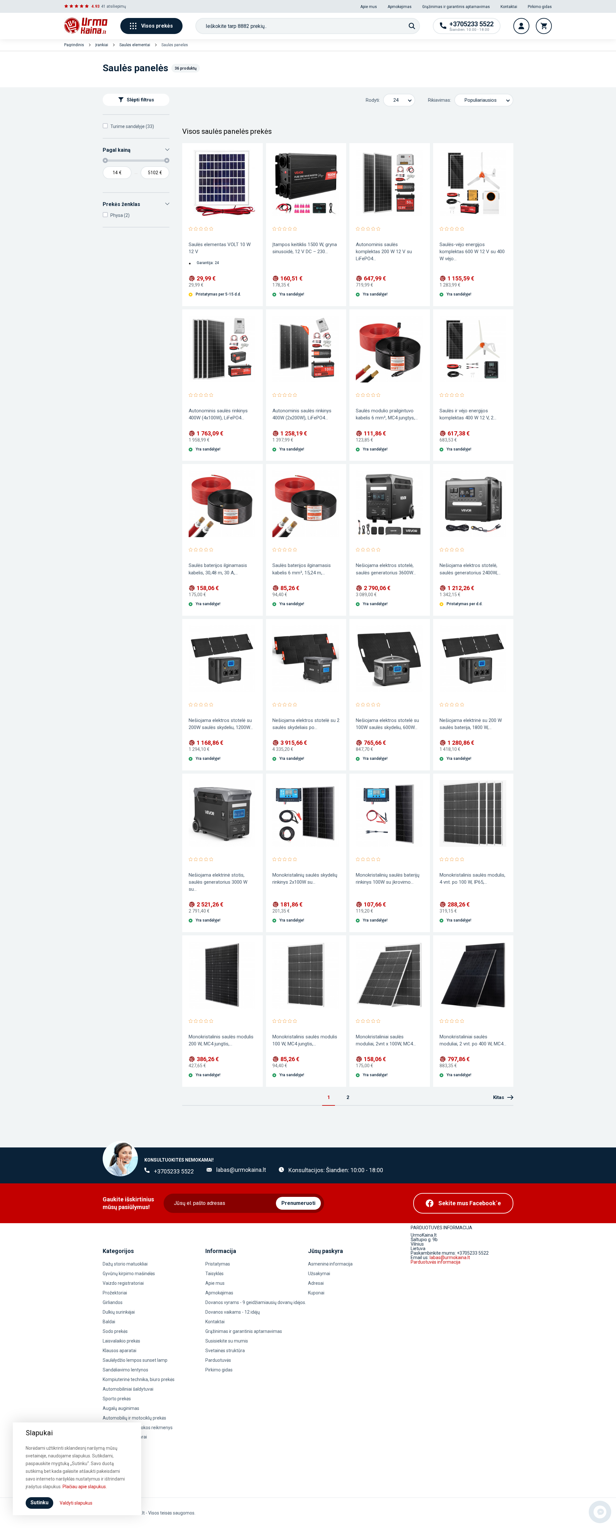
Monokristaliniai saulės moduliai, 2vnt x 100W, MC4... (386, 1040)
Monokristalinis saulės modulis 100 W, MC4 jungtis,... (304, 1040)
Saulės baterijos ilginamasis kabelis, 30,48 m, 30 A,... (218, 568)
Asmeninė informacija (330, 1263)
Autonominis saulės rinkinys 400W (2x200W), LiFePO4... (301, 414)
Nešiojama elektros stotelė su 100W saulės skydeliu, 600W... (387, 723)
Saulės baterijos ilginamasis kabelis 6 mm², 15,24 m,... (301, 568)
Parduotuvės (218, 1360)
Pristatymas (217, 1263)
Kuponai (316, 1292)
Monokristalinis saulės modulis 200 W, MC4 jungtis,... (221, 1040)
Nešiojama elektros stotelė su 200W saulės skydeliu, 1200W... (221, 723)
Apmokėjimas (400, 6)
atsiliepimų (116, 6)
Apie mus (368, 6)
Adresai (316, 1283)
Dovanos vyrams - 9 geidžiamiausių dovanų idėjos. (255, 1302)
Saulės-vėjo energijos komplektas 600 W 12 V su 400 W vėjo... (472, 252)
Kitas (498, 1097)
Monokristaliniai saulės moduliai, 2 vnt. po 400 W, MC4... (473, 1040)
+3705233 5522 (174, 1171)
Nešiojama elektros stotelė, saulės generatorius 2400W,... (470, 568)
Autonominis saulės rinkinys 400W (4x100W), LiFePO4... (218, 414)
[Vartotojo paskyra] (521, 26)
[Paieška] (412, 26)
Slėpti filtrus (140, 100)
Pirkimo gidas (540, 6)
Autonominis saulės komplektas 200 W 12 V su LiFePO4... (384, 252)
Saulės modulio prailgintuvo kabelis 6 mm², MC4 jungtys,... (387, 414)
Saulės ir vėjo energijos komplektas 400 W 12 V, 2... (468, 414)
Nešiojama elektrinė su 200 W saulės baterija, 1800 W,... (471, 723)
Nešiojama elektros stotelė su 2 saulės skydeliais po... (305, 723)
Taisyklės (214, 1273)
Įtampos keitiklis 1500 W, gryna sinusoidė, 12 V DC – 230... (304, 248)
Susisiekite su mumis (226, 1340)
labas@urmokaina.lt (241, 1169)
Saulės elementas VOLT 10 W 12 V (220, 248)
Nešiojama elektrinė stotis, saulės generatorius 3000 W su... (218, 882)
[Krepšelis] (544, 26)
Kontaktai (509, 6)
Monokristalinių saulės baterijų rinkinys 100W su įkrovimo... (387, 878)
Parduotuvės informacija (435, 1262)
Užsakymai (319, 1273)
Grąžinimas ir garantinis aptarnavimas (456, 6)
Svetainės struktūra (225, 1350)
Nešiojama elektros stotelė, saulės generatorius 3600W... (386, 568)
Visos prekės (157, 26)
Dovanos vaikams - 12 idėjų (232, 1312)
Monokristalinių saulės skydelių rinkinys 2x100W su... (304, 878)
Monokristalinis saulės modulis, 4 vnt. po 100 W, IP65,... (472, 878)
